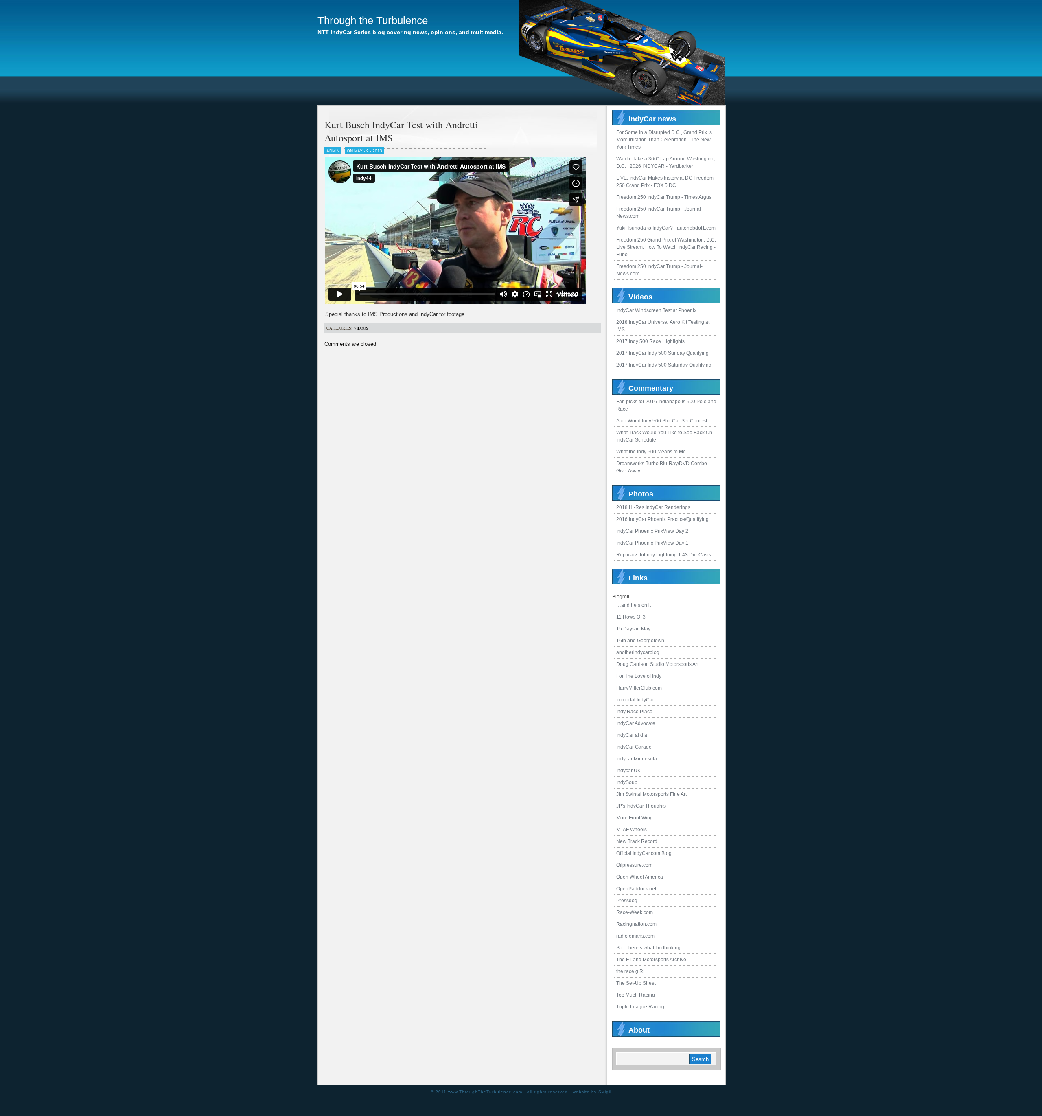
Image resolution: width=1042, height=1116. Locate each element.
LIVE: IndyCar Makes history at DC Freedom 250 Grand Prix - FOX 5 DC (665, 181)
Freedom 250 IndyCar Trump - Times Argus (663, 197)
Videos (361, 328)
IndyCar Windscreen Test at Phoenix (656, 310)
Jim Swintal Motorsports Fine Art (651, 794)
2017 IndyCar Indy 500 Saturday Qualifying (663, 365)
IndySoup (626, 782)
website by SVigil (592, 1092)
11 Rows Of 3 (631, 617)
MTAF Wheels (631, 830)
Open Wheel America (639, 877)
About (639, 1030)
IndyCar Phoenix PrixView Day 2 (652, 531)
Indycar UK (628, 770)
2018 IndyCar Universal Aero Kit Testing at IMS (662, 325)
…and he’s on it (633, 605)
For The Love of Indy (638, 676)
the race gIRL (631, 971)
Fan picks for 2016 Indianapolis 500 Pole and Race (666, 405)
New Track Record (636, 841)
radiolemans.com (635, 936)
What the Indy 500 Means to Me (651, 452)
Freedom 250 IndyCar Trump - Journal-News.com (659, 212)
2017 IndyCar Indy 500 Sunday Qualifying (662, 353)
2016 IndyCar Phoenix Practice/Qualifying (662, 519)
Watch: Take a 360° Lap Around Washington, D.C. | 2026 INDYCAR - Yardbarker (665, 162)
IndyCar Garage (634, 747)
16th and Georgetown (640, 641)
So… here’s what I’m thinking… (650, 948)
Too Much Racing (635, 995)
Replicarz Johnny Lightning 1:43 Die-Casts (663, 555)
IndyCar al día (631, 735)
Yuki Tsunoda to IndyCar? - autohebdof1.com (666, 228)
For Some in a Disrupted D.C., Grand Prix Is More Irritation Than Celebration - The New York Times (664, 140)
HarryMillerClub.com (639, 688)
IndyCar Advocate (635, 723)
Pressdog (626, 900)
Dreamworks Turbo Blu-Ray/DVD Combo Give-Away (661, 467)
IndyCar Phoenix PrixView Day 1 (652, 543)
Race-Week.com (634, 912)
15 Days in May (633, 629)
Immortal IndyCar (635, 700)
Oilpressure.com (634, 865)
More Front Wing (634, 818)
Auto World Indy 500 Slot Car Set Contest (661, 421)
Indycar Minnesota (636, 759)
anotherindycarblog (637, 652)
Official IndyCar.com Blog (644, 853)
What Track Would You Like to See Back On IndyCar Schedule (664, 436)
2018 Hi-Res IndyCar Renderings (653, 507)
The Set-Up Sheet (636, 983)
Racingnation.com (636, 924)
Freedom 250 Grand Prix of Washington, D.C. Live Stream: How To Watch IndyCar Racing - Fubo (666, 247)
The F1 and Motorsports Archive (651, 959)
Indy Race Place (634, 711)
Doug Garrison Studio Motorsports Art (657, 664)
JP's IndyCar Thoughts (641, 806)
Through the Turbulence (372, 20)
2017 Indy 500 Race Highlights (650, 341)
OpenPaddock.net (636, 889)
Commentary (650, 388)
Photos (640, 494)
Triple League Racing (640, 1007)
